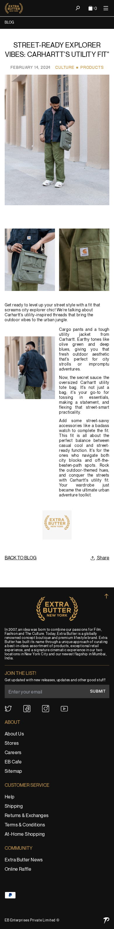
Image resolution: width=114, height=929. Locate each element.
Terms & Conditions (25, 825)
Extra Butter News (24, 860)
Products (91, 68)
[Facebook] (26, 708)
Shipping (14, 806)
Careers (13, 752)
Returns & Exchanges (27, 815)
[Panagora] (106, 920)
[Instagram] (45, 708)
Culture (65, 68)
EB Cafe (13, 762)
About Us (14, 734)
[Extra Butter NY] (14, 8)
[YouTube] (64, 709)
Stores (12, 743)
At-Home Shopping (25, 834)
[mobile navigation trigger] (106, 8)
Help (10, 797)
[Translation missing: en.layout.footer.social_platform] (8, 708)
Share (102, 558)
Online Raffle (18, 869)
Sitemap (13, 771)
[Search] (78, 8)
